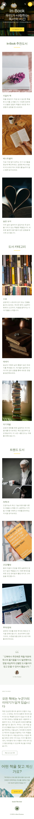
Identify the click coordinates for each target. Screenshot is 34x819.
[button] (25, 4)
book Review (17, 802)
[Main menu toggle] (30, 4)
